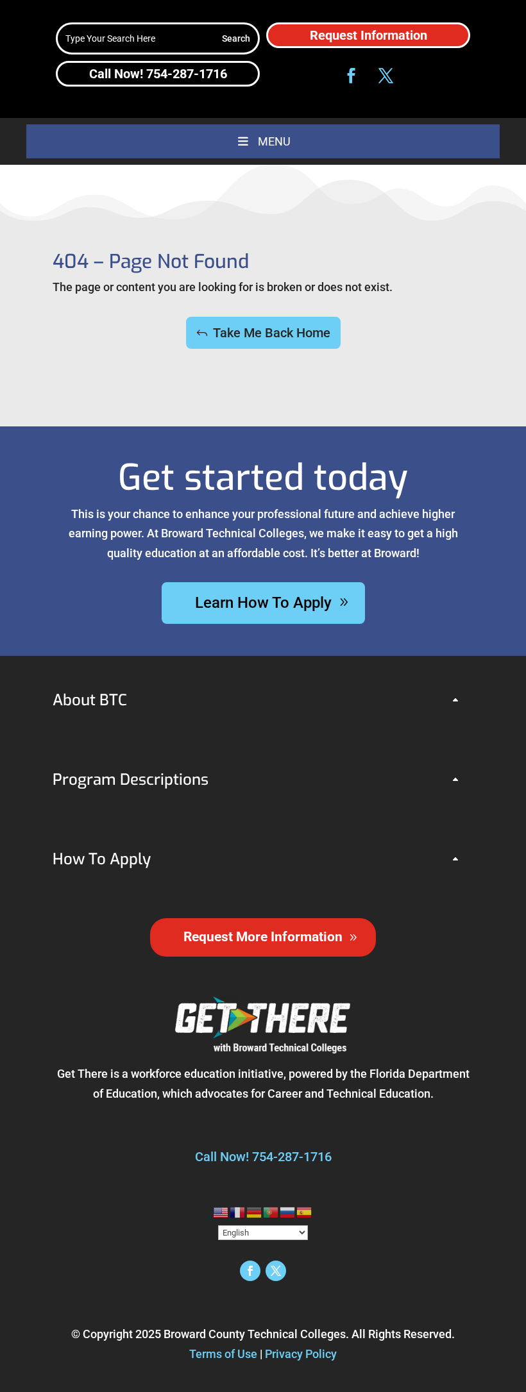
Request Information (368, 35)
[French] (238, 1211)
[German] (254, 1211)
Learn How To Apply (263, 603)
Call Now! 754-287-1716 (158, 73)
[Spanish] (304, 1211)
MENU (274, 141)
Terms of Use (223, 1354)
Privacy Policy (301, 1354)
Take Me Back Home (271, 332)
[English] (221, 1211)
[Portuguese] (271, 1211)
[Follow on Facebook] (351, 75)
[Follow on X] (385, 75)
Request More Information (263, 936)
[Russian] (288, 1211)
